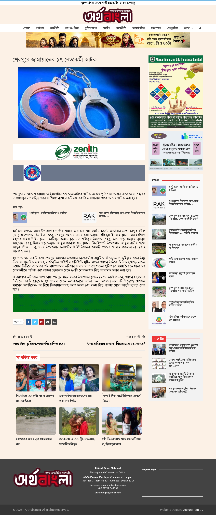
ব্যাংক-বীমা (72, 28)
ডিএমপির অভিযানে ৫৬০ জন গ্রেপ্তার (182, 318)
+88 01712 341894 (108, 488)
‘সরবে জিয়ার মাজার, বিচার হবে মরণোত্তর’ (116, 344)
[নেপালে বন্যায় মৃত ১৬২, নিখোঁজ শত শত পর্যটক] (159, 291)
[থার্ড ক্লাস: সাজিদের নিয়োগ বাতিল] (20, 217)
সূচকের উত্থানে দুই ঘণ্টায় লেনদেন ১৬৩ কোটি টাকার (183, 231)
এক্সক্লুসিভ (172, 28)
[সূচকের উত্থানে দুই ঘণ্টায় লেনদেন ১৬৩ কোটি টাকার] (159, 234)
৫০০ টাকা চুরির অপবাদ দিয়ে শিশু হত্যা (39, 344)
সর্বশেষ (40, 28)
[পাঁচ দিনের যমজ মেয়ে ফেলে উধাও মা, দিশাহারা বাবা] (122, 421)
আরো (187, 28)
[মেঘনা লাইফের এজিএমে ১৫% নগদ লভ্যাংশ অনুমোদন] (159, 363)
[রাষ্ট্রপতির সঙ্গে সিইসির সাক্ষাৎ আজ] (159, 306)
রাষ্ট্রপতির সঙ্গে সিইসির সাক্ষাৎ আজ (181, 304)
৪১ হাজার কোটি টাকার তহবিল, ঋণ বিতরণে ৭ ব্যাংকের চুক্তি (181, 377)
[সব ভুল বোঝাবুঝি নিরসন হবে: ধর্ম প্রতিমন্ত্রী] (159, 392)
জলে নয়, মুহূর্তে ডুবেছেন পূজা (182, 275)
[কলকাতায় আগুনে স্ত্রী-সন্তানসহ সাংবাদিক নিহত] (79, 421)
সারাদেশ (156, 28)
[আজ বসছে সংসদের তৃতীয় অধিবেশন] (159, 248)
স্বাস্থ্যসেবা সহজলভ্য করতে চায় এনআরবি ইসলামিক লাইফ (183, 348)
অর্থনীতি (54, 28)
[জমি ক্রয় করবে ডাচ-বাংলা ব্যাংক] (159, 263)
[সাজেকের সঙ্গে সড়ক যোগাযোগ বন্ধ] (36, 421)
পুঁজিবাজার (91, 28)
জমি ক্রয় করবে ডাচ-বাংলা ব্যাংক (183, 260)
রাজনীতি (121, 28)
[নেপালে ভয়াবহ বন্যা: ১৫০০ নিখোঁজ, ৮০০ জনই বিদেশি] (159, 219)
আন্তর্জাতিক (138, 28)
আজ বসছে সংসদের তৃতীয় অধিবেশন (183, 246)
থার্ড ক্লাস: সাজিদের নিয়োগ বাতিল (48, 213)
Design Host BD (192, 509)
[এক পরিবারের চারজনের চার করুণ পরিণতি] (79, 377)
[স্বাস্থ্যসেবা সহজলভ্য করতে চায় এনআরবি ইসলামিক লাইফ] (159, 349)
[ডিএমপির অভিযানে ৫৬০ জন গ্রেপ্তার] (159, 320)
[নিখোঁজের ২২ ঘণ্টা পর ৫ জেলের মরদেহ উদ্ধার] (36, 377)
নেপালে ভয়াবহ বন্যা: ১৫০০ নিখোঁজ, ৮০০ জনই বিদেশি (184, 217)
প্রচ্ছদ (26, 28)
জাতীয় (106, 28)
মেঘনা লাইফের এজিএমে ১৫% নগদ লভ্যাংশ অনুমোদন (182, 363)
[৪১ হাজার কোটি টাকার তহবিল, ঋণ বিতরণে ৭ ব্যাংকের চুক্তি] (159, 378)
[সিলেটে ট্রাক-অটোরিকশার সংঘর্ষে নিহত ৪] (122, 377)
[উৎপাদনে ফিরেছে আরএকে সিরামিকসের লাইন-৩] (89, 217)
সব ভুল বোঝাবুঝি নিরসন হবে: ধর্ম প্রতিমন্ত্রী (182, 390)
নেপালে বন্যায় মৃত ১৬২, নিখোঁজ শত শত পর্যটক (182, 289)
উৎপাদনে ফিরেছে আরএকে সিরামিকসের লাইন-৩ (122, 214)
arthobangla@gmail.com (108, 492)
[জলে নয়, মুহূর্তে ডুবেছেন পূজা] (159, 277)
